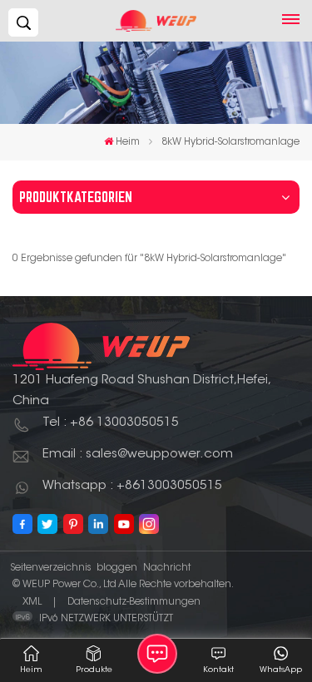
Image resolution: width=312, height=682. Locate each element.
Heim (128, 142)
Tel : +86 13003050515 (110, 423)
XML (32, 602)
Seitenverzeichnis (51, 568)
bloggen (117, 568)
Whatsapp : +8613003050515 (132, 486)
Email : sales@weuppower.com (137, 454)
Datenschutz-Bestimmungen (134, 602)
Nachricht (167, 568)
